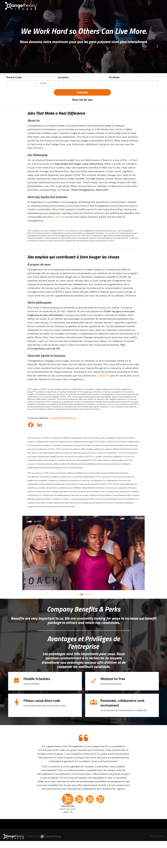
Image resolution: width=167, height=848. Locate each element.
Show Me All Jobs (82, 100)
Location (63, 77)
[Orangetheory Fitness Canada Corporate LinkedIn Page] (39, 425)
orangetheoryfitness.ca (63, 418)
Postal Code (14, 77)
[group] (83, 556)
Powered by (34, 843)
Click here (60, 217)
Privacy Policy (157, 843)
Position (114, 77)
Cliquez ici (103, 375)
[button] (76, 602)
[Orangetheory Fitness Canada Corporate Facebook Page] (30, 425)
